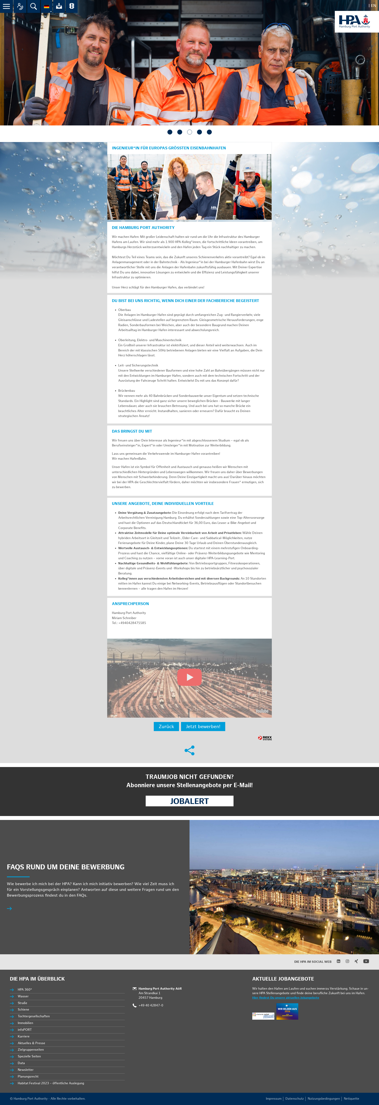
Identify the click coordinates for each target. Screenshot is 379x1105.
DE (364, 5)
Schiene (23, 1010)
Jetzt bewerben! (203, 726)
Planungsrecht (28, 1077)
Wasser (23, 996)
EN (373, 5)
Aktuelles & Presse (31, 1043)
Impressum (273, 1099)
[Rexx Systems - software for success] (265, 738)
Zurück (166, 726)
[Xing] (353, 962)
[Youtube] (363, 963)
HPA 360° (25, 990)
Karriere (24, 1036)
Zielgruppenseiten (31, 1050)
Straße (22, 1003)
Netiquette (351, 1099)
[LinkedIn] (336, 962)
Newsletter (26, 1070)
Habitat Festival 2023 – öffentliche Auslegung (51, 1083)
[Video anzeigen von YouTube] (189, 678)
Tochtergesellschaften (34, 1016)
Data (21, 1063)
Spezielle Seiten (29, 1056)
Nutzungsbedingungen (324, 1099)
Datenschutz (294, 1099)
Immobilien (25, 1023)
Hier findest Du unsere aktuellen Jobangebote (285, 998)
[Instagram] (345, 962)
